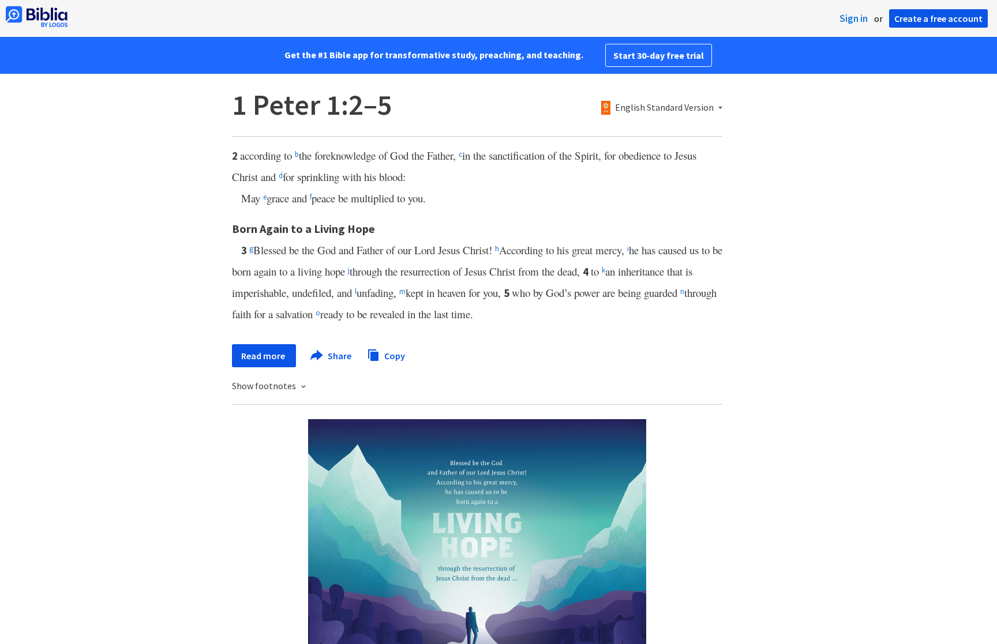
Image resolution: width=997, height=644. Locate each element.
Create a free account (938, 18)
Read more (264, 355)
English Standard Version (664, 108)
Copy (394, 355)
